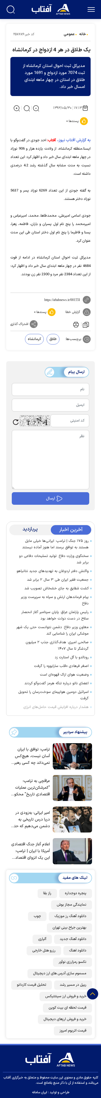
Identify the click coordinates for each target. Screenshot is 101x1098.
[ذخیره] (85, 324)
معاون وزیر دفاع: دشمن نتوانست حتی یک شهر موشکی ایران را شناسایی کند (52, 631)
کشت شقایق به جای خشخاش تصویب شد (56, 588)
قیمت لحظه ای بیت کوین (67, 1008)
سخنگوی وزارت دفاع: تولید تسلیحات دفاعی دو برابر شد (54, 559)
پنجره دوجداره (75, 893)
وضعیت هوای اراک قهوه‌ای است (64, 675)
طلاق (53, 339)
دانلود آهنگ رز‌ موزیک (70, 916)
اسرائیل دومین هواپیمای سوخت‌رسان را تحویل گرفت (53, 695)
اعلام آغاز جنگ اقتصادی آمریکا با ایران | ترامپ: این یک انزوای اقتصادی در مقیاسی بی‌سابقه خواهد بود (30, 851)
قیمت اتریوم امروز (72, 1031)
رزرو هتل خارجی (44, 950)
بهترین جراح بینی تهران (69, 927)
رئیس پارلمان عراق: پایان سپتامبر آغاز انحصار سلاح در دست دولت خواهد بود (55, 615)
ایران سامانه (39, 1092)
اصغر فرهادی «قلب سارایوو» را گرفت (61, 666)
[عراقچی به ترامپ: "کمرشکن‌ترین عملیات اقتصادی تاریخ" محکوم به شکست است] (71, 787)
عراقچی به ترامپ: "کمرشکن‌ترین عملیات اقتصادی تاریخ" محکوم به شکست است (31, 788)
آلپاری (42, 939)
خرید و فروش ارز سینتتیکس (65, 996)
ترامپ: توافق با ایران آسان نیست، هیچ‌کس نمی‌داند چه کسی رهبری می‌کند (31, 756)
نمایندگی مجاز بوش (71, 905)
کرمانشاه (34, 339)
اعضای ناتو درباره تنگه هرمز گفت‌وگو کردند (56, 683)
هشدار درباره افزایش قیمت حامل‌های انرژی (56, 707)
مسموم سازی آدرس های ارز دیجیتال (59, 973)
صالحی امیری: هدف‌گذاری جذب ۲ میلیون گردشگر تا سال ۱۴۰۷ (57, 646)
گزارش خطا (72, 312)
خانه (82, 34)
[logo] (51, 9)
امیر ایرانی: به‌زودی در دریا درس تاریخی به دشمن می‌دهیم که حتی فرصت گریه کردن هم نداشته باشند (31, 820)
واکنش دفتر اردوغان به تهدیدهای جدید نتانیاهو (53, 571)
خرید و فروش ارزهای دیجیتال (64, 1019)
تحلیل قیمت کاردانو (31, 985)
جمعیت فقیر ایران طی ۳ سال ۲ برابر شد (58, 580)
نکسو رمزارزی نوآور (72, 962)
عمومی (69, 34)
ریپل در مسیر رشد (73, 985)
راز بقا (47, 893)
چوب (37, 916)
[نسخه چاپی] (75, 324)
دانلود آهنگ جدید (73, 939)
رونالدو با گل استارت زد (72, 657)
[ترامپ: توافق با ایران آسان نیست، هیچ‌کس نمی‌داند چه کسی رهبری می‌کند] (71, 756)
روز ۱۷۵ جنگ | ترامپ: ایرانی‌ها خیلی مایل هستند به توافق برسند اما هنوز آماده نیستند (55, 544)
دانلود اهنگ (77, 950)
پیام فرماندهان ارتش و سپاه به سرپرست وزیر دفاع (55, 600)
